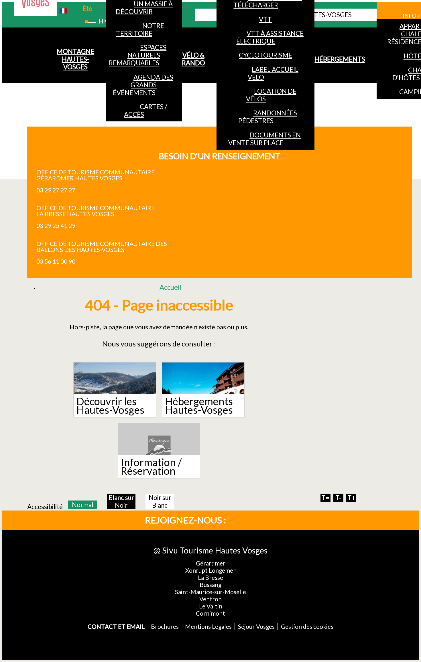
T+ (351, 498)
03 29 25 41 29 (55, 225)
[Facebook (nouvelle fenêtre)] (247, 520)
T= (325, 498)
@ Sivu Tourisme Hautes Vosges (210, 550)
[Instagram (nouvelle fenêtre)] (266, 520)
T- (338, 498)
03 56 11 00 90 (55, 261)
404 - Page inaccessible (159, 305)
